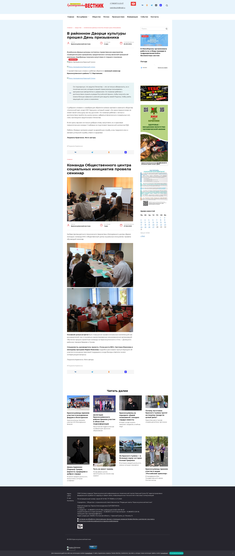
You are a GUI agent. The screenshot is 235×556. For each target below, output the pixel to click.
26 (149, 227)
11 (145, 222)
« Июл (142, 236)
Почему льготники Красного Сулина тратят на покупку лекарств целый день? (156, 414)
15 (161, 222)
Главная (70, 17)
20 (153, 225)
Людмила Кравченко (75, 146)
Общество (96, 17)
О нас (69, 498)
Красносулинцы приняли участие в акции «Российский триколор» (156, 471)
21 (157, 225)
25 (145, 227)
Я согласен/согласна (176, 553)
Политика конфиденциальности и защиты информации (98, 521)
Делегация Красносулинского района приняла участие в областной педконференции (104, 419)
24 (141, 227)
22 (161, 225)
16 (165, 222)
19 (149, 225)
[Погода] (144, 67)
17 (141, 225)
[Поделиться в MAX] (125, 152)
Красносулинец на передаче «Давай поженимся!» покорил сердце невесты (129, 416)
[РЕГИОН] (154, 45)
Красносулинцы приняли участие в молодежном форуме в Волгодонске (78, 415)
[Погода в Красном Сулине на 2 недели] (163, 67)
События (144, 17)
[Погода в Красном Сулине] (154, 66)
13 (153, 222)
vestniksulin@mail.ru (117, 8)
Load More (100, 381)
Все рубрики (82, 17)
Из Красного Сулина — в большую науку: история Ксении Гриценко (130, 458)
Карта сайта (69, 495)
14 (157, 222)
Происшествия (118, 17)
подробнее (88, 553)
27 (153, 227)
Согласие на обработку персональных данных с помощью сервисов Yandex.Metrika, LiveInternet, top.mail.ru (116, 519)
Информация (132, 17)
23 (165, 225)
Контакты (155, 17)
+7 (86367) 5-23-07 (117, 3)
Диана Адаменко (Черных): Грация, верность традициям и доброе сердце (77, 470)
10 (141, 222)
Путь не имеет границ (103, 469)
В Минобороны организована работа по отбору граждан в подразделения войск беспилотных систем (153, 52)
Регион (106, 17)
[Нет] (233, 553)
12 (149, 222)
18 (145, 225)
